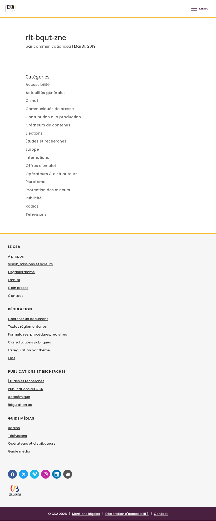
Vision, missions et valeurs (30, 264)
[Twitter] (23, 474)
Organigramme (21, 271)
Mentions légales (86, 514)
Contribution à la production (53, 117)
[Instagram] (45, 474)
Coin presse (18, 287)
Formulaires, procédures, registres (37, 334)
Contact (15, 295)
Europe (32, 149)
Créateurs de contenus (48, 125)
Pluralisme (35, 181)
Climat (32, 100)
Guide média (19, 451)
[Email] (67, 474)
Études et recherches (46, 141)
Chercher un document (28, 318)
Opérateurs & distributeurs (51, 173)
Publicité (34, 198)
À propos (16, 256)
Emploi (14, 279)
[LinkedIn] (56, 474)
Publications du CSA (25, 388)
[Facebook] (12, 474)
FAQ (11, 357)
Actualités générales (46, 92)
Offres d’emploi (41, 165)
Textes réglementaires (27, 326)
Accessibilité (38, 84)
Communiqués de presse (50, 108)
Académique (19, 396)
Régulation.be (20, 404)
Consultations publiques (29, 342)
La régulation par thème (29, 350)
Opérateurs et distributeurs (31, 443)
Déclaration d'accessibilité (127, 514)
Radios (32, 206)
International (38, 157)
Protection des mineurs (48, 190)
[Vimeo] (34, 474)
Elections (34, 133)
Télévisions (36, 214)
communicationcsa (52, 46)
